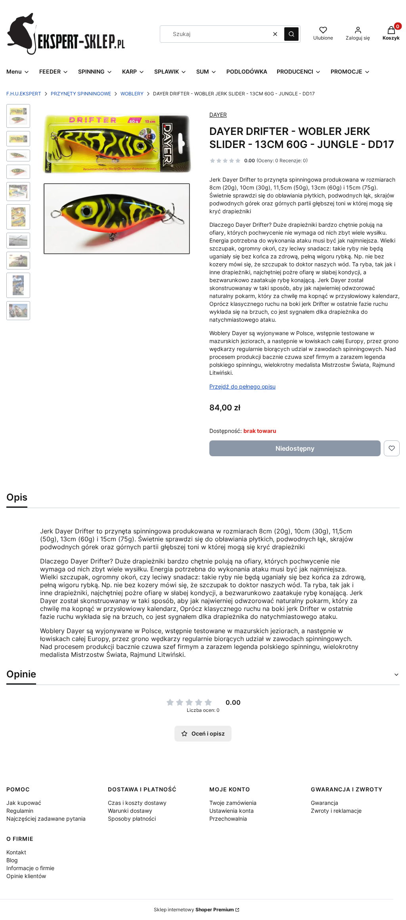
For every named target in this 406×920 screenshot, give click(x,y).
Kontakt (16, 852)
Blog (12, 860)
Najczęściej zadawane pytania (46, 818)
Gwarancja (324, 802)
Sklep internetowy (194, 909)
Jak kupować (23, 802)
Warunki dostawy (130, 810)
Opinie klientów (26, 876)
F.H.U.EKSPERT (23, 94)
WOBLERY (132, 94)
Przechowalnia (228, 818)
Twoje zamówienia (233, 802)
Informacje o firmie (30, 868)
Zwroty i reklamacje (336, 810)
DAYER (218, 114)
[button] (291, 34)
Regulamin (19, 810)
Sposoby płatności (132, 818)
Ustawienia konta (231, 810)
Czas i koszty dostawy (137, 802)
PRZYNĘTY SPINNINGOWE (81, 94)
